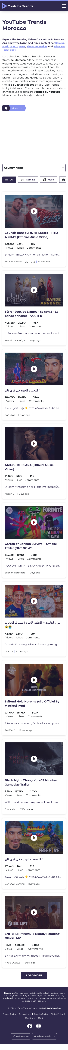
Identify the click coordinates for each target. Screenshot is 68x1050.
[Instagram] (38, 1026)
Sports (14, 46)
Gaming (60, 43)
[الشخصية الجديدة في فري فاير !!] (34, 837)
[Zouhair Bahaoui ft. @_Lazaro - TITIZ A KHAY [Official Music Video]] (34, 211)
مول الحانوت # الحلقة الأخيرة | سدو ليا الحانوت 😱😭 (32, 625)
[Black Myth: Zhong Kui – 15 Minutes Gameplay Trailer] (34, 758)
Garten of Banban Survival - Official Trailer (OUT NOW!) (31, 546)
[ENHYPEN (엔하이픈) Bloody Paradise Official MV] (34, 912)
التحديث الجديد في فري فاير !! (22, 390)
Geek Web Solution (51, 1008)
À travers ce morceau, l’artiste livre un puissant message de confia (33, 723)
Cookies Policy (41, 1014)
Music (5, 46)
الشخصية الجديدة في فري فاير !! (24, 859)
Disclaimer (30, 1018)
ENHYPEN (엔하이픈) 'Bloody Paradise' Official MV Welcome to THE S (33, 955)
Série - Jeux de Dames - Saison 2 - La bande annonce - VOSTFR (31, 314)
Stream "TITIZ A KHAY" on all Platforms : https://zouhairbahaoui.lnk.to (33, 254)
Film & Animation (37, 46)
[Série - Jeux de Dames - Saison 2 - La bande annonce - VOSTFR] (34, 290)
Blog (40, 1018)
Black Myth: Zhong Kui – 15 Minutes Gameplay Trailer (31, 782)
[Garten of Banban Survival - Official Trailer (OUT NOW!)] (34, 522)
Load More (34, 975)
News (22, 46)
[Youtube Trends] (17, 6)
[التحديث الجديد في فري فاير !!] (34, 369)
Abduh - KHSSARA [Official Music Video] (29, 467)
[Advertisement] (34, 136)
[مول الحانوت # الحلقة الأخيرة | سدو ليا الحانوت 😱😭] (34, 601)
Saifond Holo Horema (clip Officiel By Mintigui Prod (32, 703)
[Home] (5, 108)
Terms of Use (25, 1014)
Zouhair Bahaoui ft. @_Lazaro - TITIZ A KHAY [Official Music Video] (31, 235)
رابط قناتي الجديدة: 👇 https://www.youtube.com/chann (33, 408)
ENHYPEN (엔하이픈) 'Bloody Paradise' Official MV (32, 936)
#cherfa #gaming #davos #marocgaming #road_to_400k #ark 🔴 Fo (33, 644)
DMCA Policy (57, 1014)
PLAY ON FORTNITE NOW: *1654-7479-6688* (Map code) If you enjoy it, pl (33, 565)
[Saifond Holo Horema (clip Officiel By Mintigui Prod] (34, 680)
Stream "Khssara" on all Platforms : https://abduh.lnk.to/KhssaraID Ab (33, 486)
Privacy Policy (9, 1014)
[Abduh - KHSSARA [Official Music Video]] (34, 443)
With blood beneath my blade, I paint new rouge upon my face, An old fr (33, 802)
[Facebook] (29, 1026)
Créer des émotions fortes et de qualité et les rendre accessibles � (33, 333)
